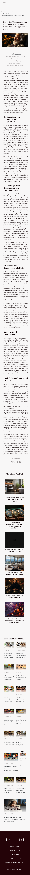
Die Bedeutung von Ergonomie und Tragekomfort (15, 56)
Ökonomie (15, 854)
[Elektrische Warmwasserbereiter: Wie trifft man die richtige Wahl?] (14, 486)
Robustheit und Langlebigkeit (15, 63)
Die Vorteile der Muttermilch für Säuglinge (12, 809)
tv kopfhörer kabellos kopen (16, 322)
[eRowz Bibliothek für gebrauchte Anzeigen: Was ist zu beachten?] (14, 609)
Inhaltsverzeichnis (16, 54)
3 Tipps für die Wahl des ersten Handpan (14, 596)
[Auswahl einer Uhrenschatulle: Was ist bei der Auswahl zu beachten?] (14, 513)
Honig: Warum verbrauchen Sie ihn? (22, 781)
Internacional (15, 850)
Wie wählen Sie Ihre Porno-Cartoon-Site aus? (14, 550)
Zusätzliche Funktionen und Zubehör (15, 65)
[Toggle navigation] (4, 3)
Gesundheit (10, 12)
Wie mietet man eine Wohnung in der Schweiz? (15, 573)
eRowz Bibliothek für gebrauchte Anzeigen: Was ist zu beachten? (14, 620)
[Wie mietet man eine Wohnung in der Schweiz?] (14, 563)
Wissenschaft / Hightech (15, 862)
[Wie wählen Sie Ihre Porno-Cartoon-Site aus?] (14, 540)
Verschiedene (15, 858)
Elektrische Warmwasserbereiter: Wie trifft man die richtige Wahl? (15, 498)
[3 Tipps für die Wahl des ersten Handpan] (14, 586)
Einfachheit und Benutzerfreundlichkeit (15, 61)
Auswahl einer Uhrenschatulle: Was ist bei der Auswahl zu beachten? (14, 525)
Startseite (3, 12)
